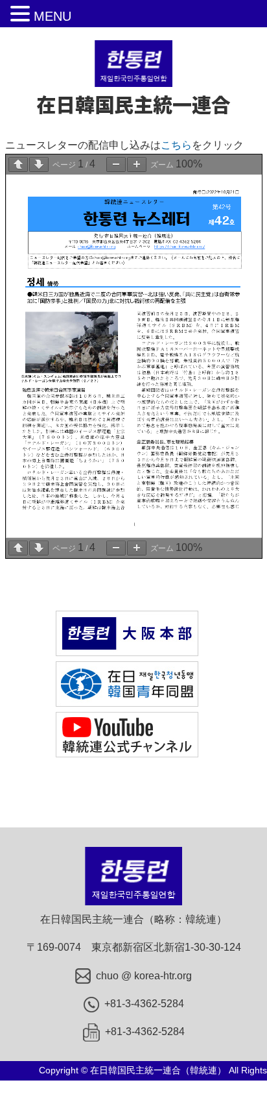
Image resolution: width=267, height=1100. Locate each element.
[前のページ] (18, 164)
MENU (52, 16)
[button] (22, 15)
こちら (176, 145)
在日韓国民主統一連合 (133, 104)
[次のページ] (39, 164)
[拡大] (136, 164)
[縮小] (116, 164)
